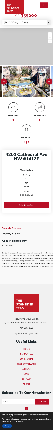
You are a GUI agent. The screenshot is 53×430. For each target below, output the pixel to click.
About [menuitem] (26, 384)
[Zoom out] (50, 38)
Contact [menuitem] (26, 379)
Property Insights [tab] (11, 234)
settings (21, 421)
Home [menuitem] (26, 349)
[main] (26, 147)
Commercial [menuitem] (26, 359)
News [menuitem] (26, 374)
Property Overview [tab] (11, 228)
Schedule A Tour (26, 205)
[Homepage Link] (14, 7)
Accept (7, 426)
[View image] (26, 81)
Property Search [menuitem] (26, 364)
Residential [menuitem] (26, 354)
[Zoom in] (50, 34)
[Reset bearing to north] (50, 41)
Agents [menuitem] (26, 369)
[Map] (26, 46)
